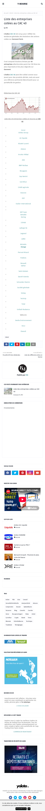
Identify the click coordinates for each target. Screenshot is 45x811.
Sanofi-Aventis (23, 277)
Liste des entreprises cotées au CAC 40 (26, 390)
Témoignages (19, 625)
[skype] (20, 797)
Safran (23, 266)
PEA (13, 599)
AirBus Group (23, 133)
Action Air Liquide (20, 525)
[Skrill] (20, 772)
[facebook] (7, 473)
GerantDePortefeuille (12, 603)
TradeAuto (9, 625)
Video (27, 614)
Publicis (23, 258)
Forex (29, 617)
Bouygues (23, 171)
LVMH (23, 239)
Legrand (23, 233)
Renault (23, 263)
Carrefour (23, 182)
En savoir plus (21, 808)
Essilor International (23, 204)
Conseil (25, 599)
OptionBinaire (28, 607)
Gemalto (23, 215)
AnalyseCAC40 (26, 603)
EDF (23, 198)
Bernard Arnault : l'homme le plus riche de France (26, 556)
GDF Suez (23, 212)
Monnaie (8, 621)
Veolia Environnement (23, 320)
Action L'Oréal (19, 565)
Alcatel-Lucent (23, 144)
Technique (29, 621)
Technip (23, 298)
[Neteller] (20, 684)
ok (29, 808)
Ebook (23, 617)
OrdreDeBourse (18, 621)
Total (23, 304)
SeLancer (8, 610)
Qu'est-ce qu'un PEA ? (22, 545)
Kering (23, 217)
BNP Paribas (23, 165)
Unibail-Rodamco (23, 309)
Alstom (23, 149)
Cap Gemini (23, 176)
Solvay (23, 293)
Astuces (35, 603)
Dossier (18, 607)
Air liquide (23, 138)
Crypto (16, 617)
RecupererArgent (17, 614)
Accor (23, 130)
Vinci (23, 326)
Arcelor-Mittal (23, 154)
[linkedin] (34, 797)
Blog (15, 610)
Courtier (30, 610)
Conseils (22, 610)
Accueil (6, 13)
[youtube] (37, 473)
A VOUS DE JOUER (23, 706)
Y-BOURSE (22, 4)
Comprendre (9, 607)
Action (7, 599)
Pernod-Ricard (23, 252)
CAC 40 (12, 34)
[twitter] (15, 473)
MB (7, 28)
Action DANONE (19, 535)
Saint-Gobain (23, 271)
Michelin (23, 244)
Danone (23, 193)
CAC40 (11, 13)
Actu (18, 599)
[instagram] (30, 473)
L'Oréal (23, 222)
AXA (23, 160)
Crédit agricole (23, 187)
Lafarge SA (23, 228)
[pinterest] (22, 473)
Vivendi (23, 331)
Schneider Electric (23, 282)
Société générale (23, 288)
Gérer (7, 614)
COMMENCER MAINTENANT (22, 732)
